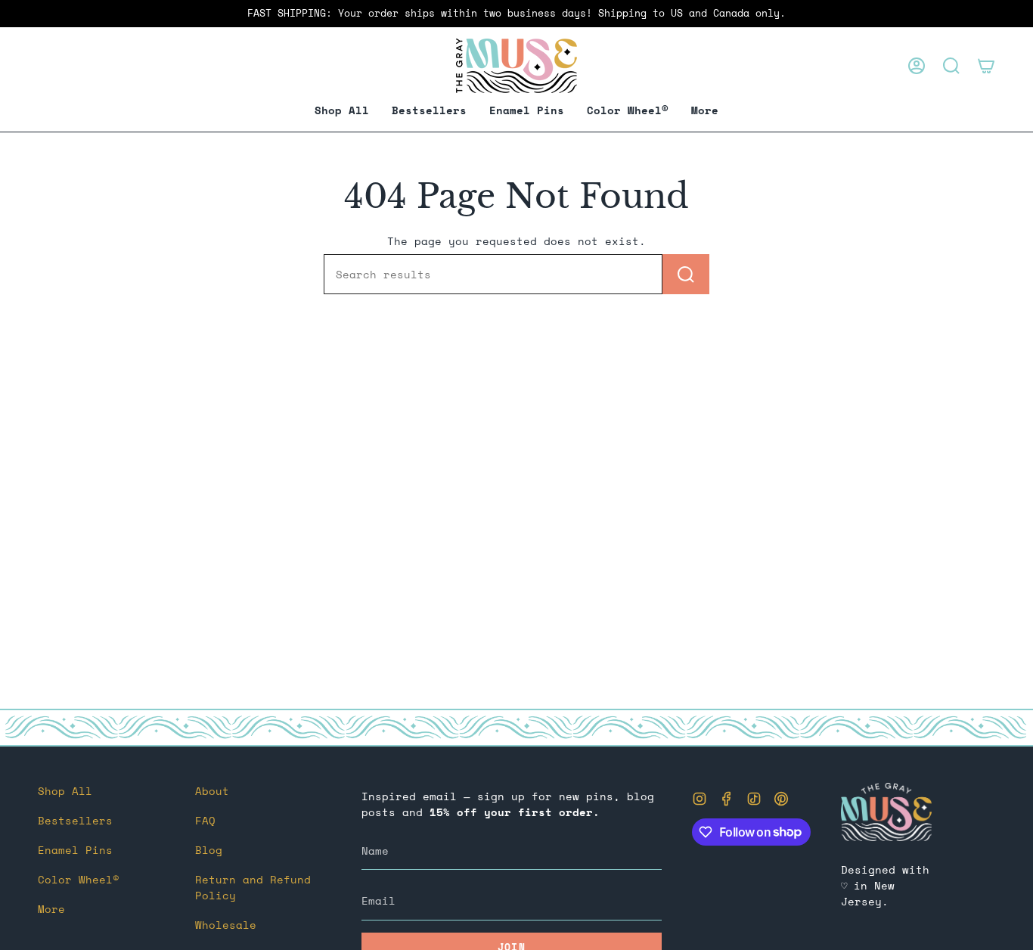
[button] (526, 111)
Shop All (65, 791)
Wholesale (225, 925)
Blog (208, 850)
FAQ (205, 820)
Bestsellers (75, 820)
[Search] (685, 274)
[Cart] (986, 66)
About (212, 791)
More (51, 909)
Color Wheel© (78, 879)
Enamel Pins (75, 850)
